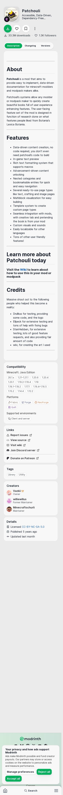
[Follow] (17, 28)
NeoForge (43, 402)
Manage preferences (20, 771)
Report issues (19, 435)
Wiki (23, 269)
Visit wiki (16, 445)
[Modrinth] (31, 739)
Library (11, 474)
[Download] (8, 28)
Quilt (13, 407)
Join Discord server (23, 450)
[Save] (26, 28)
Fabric (14, 402)
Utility (22, 474)
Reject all (44, 771)
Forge (28, 402)
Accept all (13, 778)
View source (18, 440)
